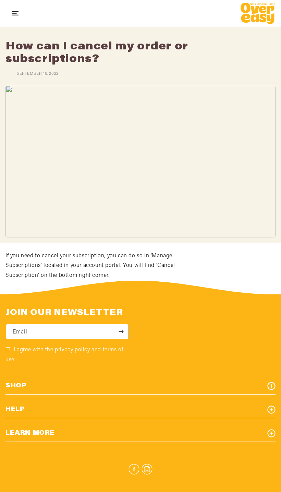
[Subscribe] (121, 332)
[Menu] (15, 13)
